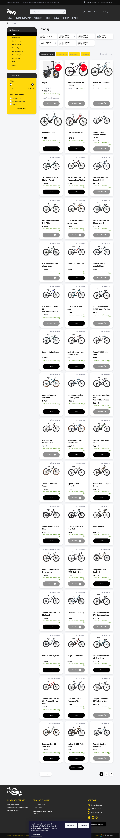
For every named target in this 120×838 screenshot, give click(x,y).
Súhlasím (84, 825)
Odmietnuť (70, 825)
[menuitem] (10, 18)
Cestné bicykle (16, 44)
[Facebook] (89, 817)
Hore (47, 774)
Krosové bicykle (16, 55)
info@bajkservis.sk (96, 805)
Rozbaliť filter (21, 108)
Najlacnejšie (62, 54)
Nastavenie (36, 835)
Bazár (13, 61)
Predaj (14, 34)
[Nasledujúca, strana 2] (106, 774)
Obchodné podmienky (13, 2)
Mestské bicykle (16, 58)
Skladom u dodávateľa (20, 101)
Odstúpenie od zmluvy (53, 2)
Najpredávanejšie (47, 54)
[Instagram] (92, 817)
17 (111, 774)
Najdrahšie (74, 54)
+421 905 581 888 (96, 812)
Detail (51, 149)
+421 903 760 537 (96, 808)
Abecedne (85, 54)
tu (47, 830)
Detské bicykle (16, 48)
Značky (14, 65)
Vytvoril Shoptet (94, 835)
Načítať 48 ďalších (76, 767)
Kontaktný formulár (97, 824)
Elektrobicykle (16, 37)
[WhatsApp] (96, 817)
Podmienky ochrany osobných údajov (33, 2)
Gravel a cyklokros (17, 51)
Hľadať (64, 12)
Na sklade (16, 98)
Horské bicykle (16, 41)
